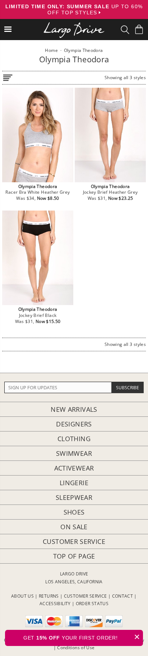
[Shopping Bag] (139, 29)
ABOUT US (22, 596)
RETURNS (49, 596)
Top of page (74, 556)
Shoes (74, 512)
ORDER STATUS (92, 603)
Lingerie (74, 482)
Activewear (74, 468)
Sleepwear (74, 497)
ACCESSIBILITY (55, 603)
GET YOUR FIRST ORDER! (81, 636)
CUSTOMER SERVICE (85, 596)
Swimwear (74, 453)
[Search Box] (125, 29)
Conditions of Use (75, 648)
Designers (74, 424)
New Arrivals (74, 409)
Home (51, 50)
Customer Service (74, 541)
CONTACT (122, 596)
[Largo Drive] (74, 25)
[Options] (7, 76)
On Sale (74, 526)
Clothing (74, 438)
